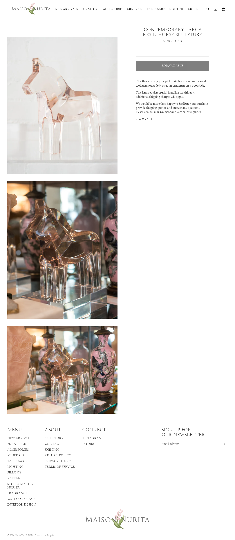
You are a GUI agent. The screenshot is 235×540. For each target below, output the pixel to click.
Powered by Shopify (44, 535)
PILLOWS (14, 472)
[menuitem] (192, 9)
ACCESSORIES (18, 449)
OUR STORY (54, 438)
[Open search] (208, 9)
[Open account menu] (216, 9)
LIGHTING (15, 466)
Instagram (92, 438)
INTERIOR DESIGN (21, 504)
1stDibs (88, 443)
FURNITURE (16, 443)
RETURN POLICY (58, 455)
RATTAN (14, 478)
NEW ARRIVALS (19, 438)
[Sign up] (224, 444)
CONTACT (53, 443)
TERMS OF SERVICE (60, 466)
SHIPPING (52, 449)
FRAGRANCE (17, 493)
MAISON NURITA (24, 535)
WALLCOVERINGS (21, 498)
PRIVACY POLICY (58, 461)
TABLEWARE (16, 461)
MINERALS (15, 455)
